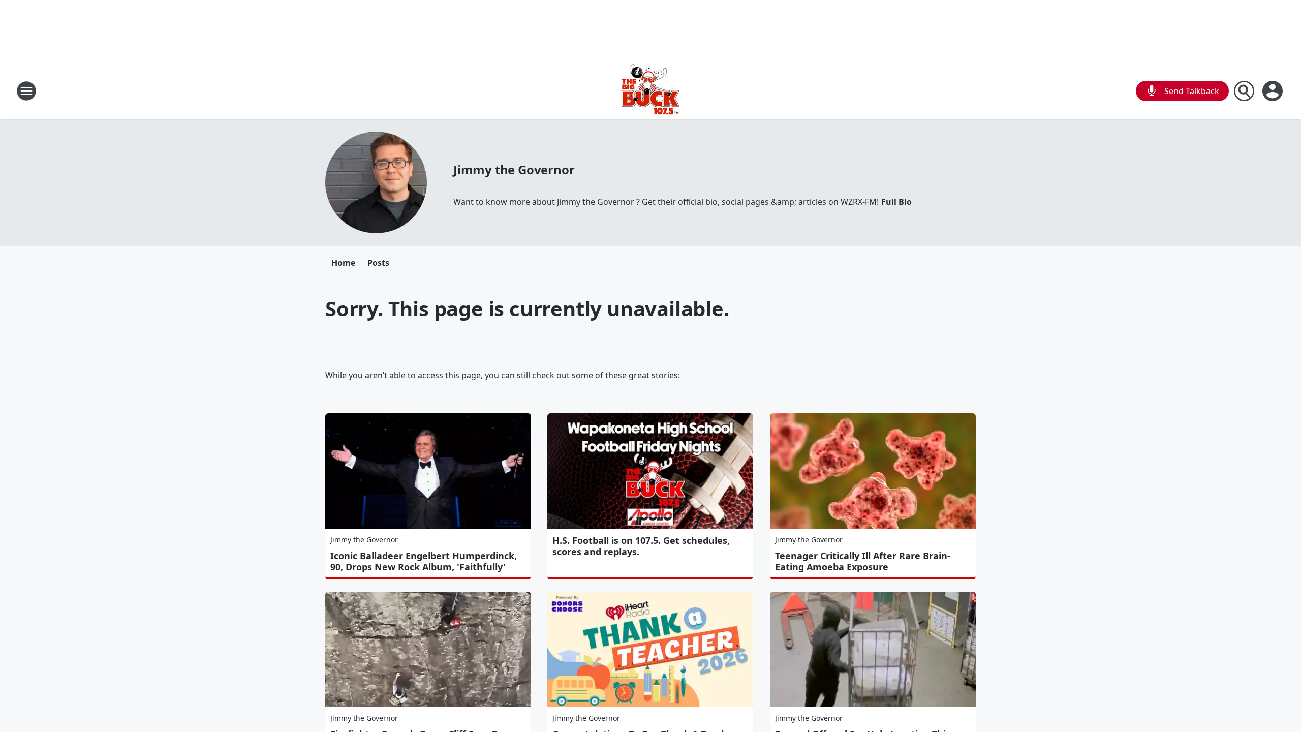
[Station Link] (650, 90)
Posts (378, 262)
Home (343, 262)
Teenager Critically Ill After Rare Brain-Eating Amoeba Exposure (862, 561)
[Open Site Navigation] (26, 91)
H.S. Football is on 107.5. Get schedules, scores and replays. (641, 546)
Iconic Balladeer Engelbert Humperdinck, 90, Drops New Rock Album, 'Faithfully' (423, 561)
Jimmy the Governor (513, 169)
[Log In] (1273, 91)
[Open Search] (1244, 91)
